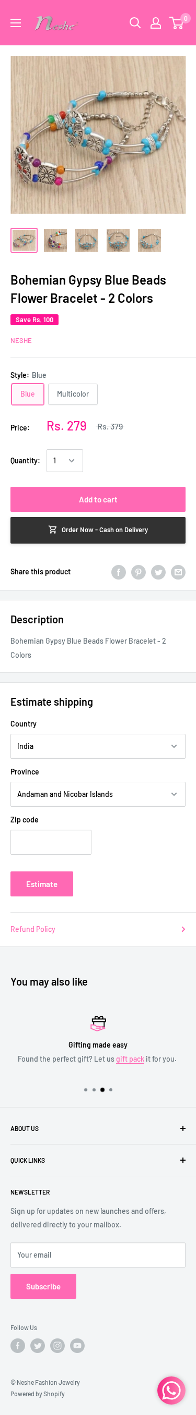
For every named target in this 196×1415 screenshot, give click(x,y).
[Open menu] (15, 23)
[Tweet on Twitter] (158, 571)
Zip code (24, 819)
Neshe (21, 340)
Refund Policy (32, 929)
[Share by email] (178, 571)
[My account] (156, 23)
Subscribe (43, 1286)
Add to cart (98, 499)
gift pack (130, 1058)
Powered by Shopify (37, 1393)
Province (24, 771)
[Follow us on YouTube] (77, 1345)
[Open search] (135, 23)
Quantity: (25, 460)
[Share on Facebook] (118, 571)
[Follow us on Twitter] (37, 1345)
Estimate (41, 884)
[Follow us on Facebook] (17, 1345)
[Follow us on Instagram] (57, 1345)
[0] (176, 23)
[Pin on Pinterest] (138, 571)
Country (23, 723)
